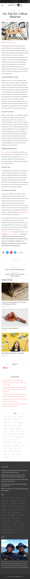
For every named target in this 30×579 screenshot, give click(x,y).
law (12, 436)
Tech (15, 448)
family (20, 425)
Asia (5, 416)
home (5, 434)
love (5, 439)
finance (12, 428)
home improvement (12, 434)
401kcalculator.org (10, 42)
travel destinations (14, 451)
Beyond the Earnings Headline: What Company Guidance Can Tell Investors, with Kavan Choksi (14, 382)
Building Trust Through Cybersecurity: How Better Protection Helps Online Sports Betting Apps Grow (15, 389)
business (20, 416)
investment (6, 436)
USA (13, 454)
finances (18, 428)
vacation (18, 454)
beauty (14, 416)
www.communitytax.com (14, 234)
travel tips (7, 454)
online (15, 439)
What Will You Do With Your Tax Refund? (13, 353)
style (10, 448)
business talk (7, 419)
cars (11, 422)
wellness (6, 457)
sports (5, 448)
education (20, 422)
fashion (5, 428)
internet (21, 434)
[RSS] (16, 1)
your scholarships (7, 152)
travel (5, 451)
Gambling (12, 431)
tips (20, 448)
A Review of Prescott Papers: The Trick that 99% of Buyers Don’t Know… (14, 303)
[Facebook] (14, 1)
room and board (24, 156)
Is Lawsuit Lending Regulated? (10, 328)
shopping (23, 445)
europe (14, 425)
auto (9, 416)
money (9, 439)
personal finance (8, 442)
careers (5, 422)
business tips (16, 419)
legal (22, 436)
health (23, 431)
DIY (15, 422)
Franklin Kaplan (10, 19)
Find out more (25, 567)
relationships (7, 445)
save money (15, 445)
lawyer (17, 436)
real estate (18, 442)
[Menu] (2, 5)
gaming (18, 431)
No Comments (20, 19)
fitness (5, 431)
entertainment (7, 425)
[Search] (28, 1)
